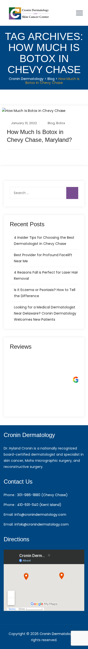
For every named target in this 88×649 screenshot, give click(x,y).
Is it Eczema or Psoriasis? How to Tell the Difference (44, 292)
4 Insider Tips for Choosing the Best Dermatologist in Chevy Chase (44, 240)
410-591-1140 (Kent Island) (39, 504)
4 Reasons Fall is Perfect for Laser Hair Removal (46, 275)
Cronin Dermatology (57, 633)
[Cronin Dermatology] (29, 13)
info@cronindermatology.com (40, 514)
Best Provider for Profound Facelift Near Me (43, 258)
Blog (51, 123)
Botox (60, 123)
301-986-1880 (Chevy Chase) (42, 494)
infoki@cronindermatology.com (41, 524)
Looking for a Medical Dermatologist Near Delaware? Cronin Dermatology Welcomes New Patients (45, 313)
